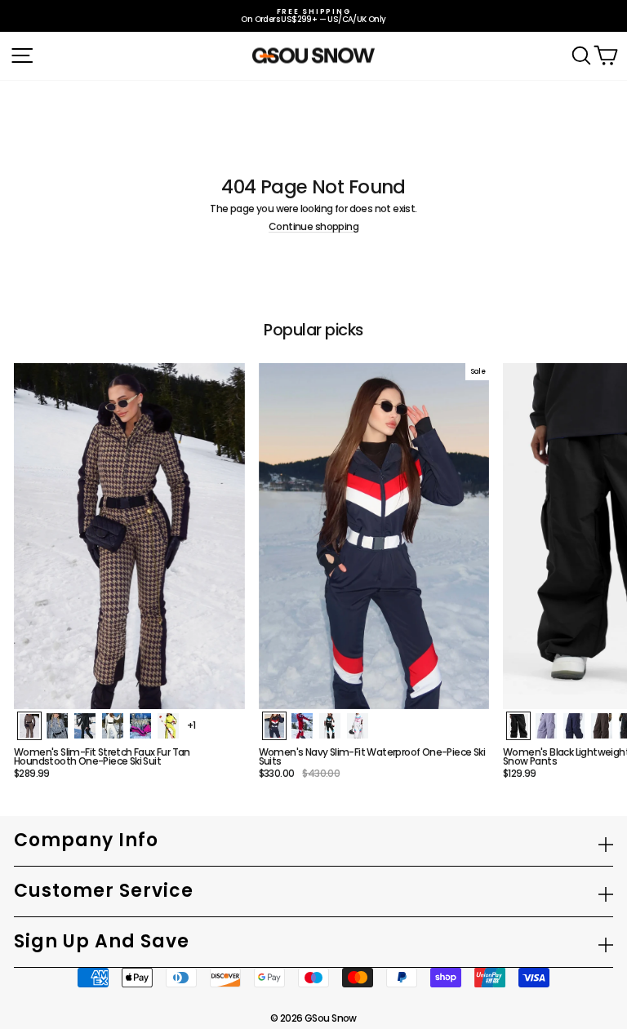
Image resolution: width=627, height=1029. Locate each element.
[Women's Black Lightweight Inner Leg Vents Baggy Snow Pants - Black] (518, 726)
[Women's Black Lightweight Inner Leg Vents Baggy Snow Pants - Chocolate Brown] (601, 726)
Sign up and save (101, 941)
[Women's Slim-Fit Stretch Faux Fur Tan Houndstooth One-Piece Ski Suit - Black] (85, 726)
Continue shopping (313, 227)
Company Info (86, 840)
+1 (191, 725)
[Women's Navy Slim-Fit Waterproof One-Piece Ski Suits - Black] (330, 726)
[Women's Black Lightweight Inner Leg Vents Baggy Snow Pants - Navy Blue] (574, 726)
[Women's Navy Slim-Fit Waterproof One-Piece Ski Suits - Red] (302, 726)
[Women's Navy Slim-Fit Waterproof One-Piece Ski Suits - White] (357, 726)
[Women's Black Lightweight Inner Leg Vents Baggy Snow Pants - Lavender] (546, 726)
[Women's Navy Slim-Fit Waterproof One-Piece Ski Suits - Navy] (274, 726)
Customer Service (103, 890)
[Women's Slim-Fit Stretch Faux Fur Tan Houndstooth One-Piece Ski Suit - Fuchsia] (140, 726)
